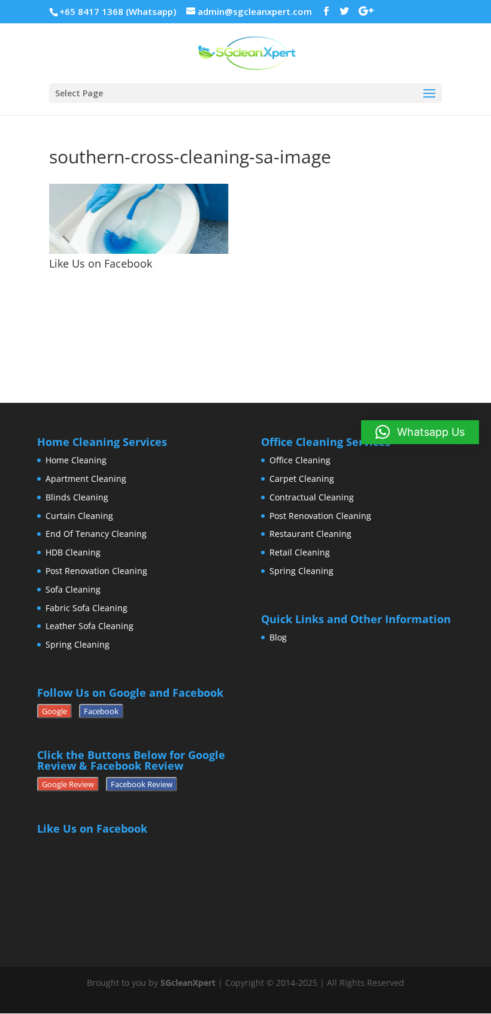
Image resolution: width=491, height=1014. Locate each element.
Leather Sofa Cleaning (90, 626)
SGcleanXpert (188, 982)
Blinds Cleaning (77, 497)
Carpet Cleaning (301, 478)
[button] (420, 432)
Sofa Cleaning (73, 589)
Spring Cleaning (78, 644)
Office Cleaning (300, 460)
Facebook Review (141, 784)
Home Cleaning (76, 460)
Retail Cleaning (299, 552)
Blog (278, 637)
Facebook (101, 711)
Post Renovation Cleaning (96, 570)
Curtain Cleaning (79, 515)
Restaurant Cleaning (310, 533)
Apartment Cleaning (86, 478)
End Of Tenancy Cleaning (96, 533)
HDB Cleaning (73, 552)
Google (54, 711)
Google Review (68, 784)
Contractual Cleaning (311, 497)
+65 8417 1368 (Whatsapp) (117, 11)
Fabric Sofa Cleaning (87, 608)
